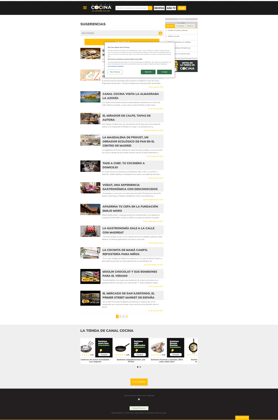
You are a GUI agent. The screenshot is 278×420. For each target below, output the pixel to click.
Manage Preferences (139, 408)
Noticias (190, 26)
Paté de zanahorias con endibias (179, 42)
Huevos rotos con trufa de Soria (179, 54)
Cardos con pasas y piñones (178, 30)
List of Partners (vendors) (116, 66)
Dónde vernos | (143, 395)
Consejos (180, 26)
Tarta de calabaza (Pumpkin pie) (179, 48)
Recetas (170, 26)
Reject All (148, 72)
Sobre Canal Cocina (130, 395)
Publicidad (151, 395)
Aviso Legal (134, 413)
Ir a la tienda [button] (139, 381)
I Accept (164, 72)
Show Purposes (115, 72)
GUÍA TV (171, 8)
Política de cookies (160, 413)
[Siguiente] (126, 316)
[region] (139, 60)
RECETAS (159, 8)
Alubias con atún (174, 36)
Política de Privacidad (146, 413)
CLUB (182, 8)
